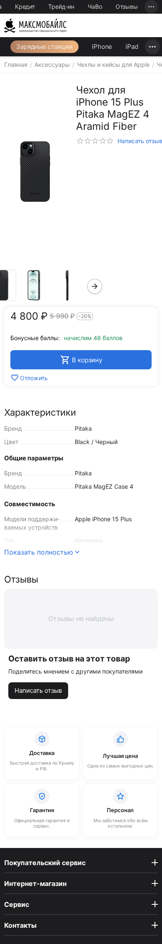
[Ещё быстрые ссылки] (151, 6)
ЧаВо (95, 6)
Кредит (25, 6)
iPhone (102, 46)
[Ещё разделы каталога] (152, 46)
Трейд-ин (61, 6)
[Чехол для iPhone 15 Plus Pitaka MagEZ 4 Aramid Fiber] (35, 171)
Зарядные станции (44, 46)
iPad (131, 46)
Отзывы (126, 6)
